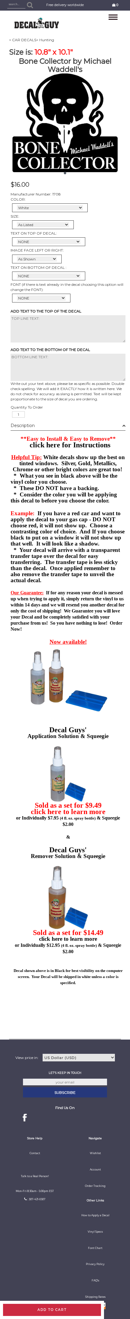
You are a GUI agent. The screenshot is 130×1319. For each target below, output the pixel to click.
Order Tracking (95, 1185)
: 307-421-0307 (36, 1199)
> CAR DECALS (22, 40)
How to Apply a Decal (95, 1215)
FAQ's (95, 1280)
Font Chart (95, 1248)
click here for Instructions (70, 445)
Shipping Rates (95, 1296)
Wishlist (95, 1153)
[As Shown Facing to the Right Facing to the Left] (37, 259)
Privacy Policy (95, 1264)
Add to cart (52, 1309)
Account (95, 1169)
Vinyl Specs (95, 1231)
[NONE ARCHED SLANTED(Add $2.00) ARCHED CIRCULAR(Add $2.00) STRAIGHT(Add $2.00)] (48, 241)
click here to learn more (68, 812)
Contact (35, 1153)
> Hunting (45, 40)
